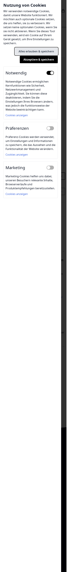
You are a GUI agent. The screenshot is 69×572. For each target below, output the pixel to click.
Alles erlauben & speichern (36, 51)
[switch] (50, 73)
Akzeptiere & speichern (38, 59)
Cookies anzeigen (17, 115)
